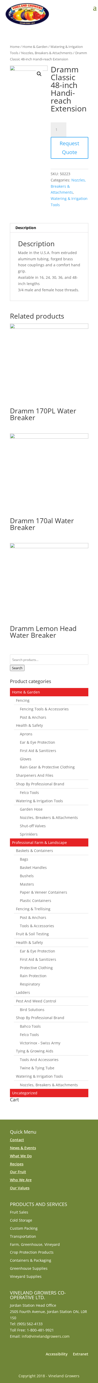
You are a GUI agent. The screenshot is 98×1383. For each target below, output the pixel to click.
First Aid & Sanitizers (38, 750)
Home (15, 46)
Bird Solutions (32, 1009)
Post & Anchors (33, 717)
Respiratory (30, 984)
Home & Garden (35, 46)
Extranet (80, 1354)
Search (17, 668)
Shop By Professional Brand (40, 783)
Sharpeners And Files (34, 775)
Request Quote (69, 148)
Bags (24, 859)
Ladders (23, 992)
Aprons (26, 733)
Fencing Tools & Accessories (44, 708)
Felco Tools (29, 792)
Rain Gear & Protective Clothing (47, 767)
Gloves (25, 758)
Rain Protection (33, 975)
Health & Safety (29, 725)
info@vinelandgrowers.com (46, 1336)
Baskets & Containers (34, 850)
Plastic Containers (35, 900)
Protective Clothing (36, 967)
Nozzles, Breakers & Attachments (46, 52)
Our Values (20, 1187)
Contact (17, 1139)
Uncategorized (24, 1092)
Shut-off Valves (33, 825)
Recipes (17, 1163)
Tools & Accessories (37, 925)
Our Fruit (18, 1171)
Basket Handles (33, 867)
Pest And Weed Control (36, 1001)
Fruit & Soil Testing (32, 933)
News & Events (23, 1147)
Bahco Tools (30, 1026)
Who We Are (21, 1179)
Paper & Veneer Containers (43, 892)
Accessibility (57, 1354)
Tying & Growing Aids (34, 1051)
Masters (27, 884)
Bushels (27, 875)
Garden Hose (31, 809)
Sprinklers (29, 834)
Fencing (23, 700)
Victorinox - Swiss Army (40, 1042)
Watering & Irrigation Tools (39, 800)
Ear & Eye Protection (37, 742)
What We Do (21, 1155)
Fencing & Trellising (33, 908)
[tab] (49, 227)
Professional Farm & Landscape (39, 842)
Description (25, 227)
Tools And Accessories (39, 1059)
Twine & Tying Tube (37, 1067)
